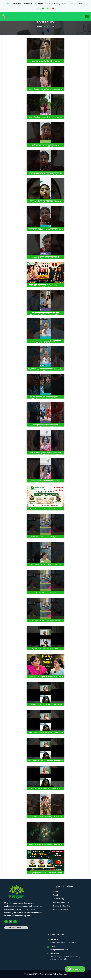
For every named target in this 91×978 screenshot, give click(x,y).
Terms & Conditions (61, 902)
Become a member (60, 910)
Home (39, 26)
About (55, 895)
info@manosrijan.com (59, 950)
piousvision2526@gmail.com (55, 4)
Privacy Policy (58, 899)
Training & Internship (61, 906)
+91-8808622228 (25, 4)
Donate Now (80, 4)
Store (71, 3)
